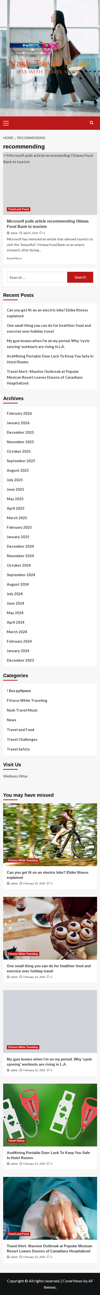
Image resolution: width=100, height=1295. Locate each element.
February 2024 (19, 641)
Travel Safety (18, 749)
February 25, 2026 (34, 883)
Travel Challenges (22, 739)
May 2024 (15, 612)
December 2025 (20, 432)
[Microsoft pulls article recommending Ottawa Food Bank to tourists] (50, 183)
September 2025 (21, 461)
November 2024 (20, 556)
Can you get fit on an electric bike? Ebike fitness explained (47, 313)
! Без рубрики (19, 690)
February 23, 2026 (34, 1070)
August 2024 (18, 584)
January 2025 (18, 537)
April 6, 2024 (30, 233)
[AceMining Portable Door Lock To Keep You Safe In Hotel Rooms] (50, 1115)
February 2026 (19, 413)
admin (14, 233)
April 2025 (16, 508)
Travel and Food (18, 209)
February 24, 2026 (34, 977)
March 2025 (17, 518)
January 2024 (18, 650)
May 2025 (15, 499)
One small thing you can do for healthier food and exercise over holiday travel (49, 328)
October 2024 (19, 565)
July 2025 (15, 480)
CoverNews (73, 1280)
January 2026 (18, 423)
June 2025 (15, 489)
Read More (14, 258)
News (11, 720)
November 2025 (20, 442)
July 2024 (15, 593)
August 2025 (18, 470)
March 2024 (17, 631)
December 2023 (20, 660)
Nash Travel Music (22, 710)
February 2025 (19, 527)
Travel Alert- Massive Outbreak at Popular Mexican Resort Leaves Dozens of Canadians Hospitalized (45, 377)
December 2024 (20, 546)
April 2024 (16, 622)
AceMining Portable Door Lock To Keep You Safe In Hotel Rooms (50, 359)
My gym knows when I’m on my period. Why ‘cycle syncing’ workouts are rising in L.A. (48, 343)
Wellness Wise (15, 776)
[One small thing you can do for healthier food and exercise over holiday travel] (50, 928)
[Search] (92, 122)
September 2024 (21, 574)
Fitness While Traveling (27, 700)
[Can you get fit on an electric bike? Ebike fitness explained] (50, 834)
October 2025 (19, 451)
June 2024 (15, 603)
